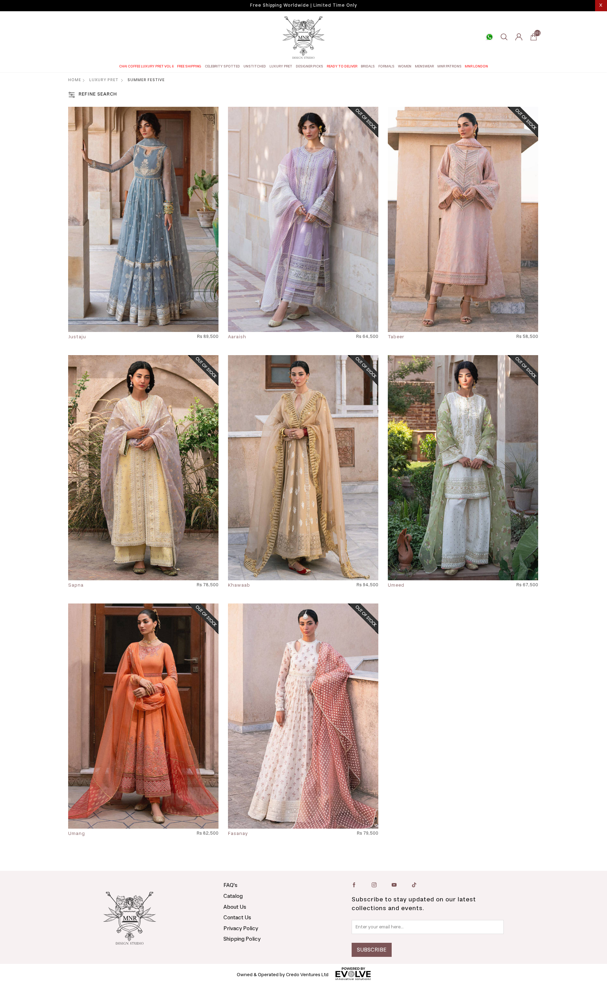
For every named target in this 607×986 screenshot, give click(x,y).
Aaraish (237, 337)
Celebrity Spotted (222, 66)
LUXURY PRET (280, 66)
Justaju (77, 337)
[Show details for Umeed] (463, 467)
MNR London (476, 66)
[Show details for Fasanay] (303, 716)
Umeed (396, 585)
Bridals (368, 66)
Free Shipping (189, 66)
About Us (234, 907)
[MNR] (303, 38)
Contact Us (237, 917)
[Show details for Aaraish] (303, 219)
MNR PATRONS (449, 66)
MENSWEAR (424, 66)
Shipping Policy (242, 939)
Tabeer (396, 337)
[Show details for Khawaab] (303, 467)
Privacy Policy (240, 928)
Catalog (233, 896)
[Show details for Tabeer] (463, 219)
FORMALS (386, 66)
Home (74, 80)
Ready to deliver (342, 66)
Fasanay (238, 833)
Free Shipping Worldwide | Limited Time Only (303, 5)
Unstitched (254, 66)
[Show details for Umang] (143, 716)
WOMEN (404, 66)
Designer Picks (309, 66)
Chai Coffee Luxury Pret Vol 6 (146, 66)
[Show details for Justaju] (143, 219)
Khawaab (239, 585)
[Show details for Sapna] (143, 467)
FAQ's (230, 885)
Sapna (76, 585)
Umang (76, 833)
